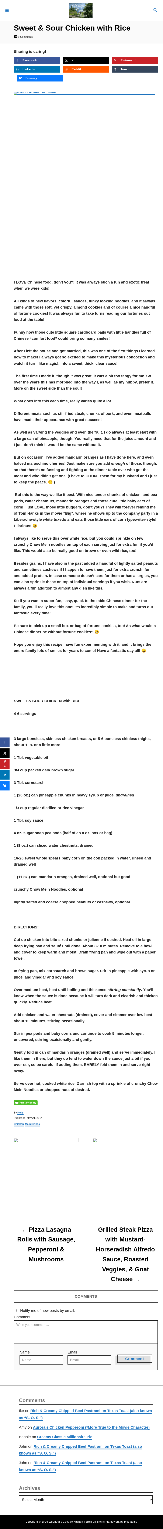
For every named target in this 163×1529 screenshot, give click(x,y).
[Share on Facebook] (5, 742)
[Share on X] (5, 753)
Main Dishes (32, 1124)
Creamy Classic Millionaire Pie (64, 1437)
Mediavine (130, 1521)
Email (72, 1352)
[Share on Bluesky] (5, 785)
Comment (22, 1317)
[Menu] (7, 10)
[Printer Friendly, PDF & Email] (26, 1102)
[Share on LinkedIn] (5, 774)
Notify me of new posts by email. (47, 1311)
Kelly (20, 1112)
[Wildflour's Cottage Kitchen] (81, 10)
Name (25, 1352)
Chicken (19, 1124)
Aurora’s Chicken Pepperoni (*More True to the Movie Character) (91, 1427)
